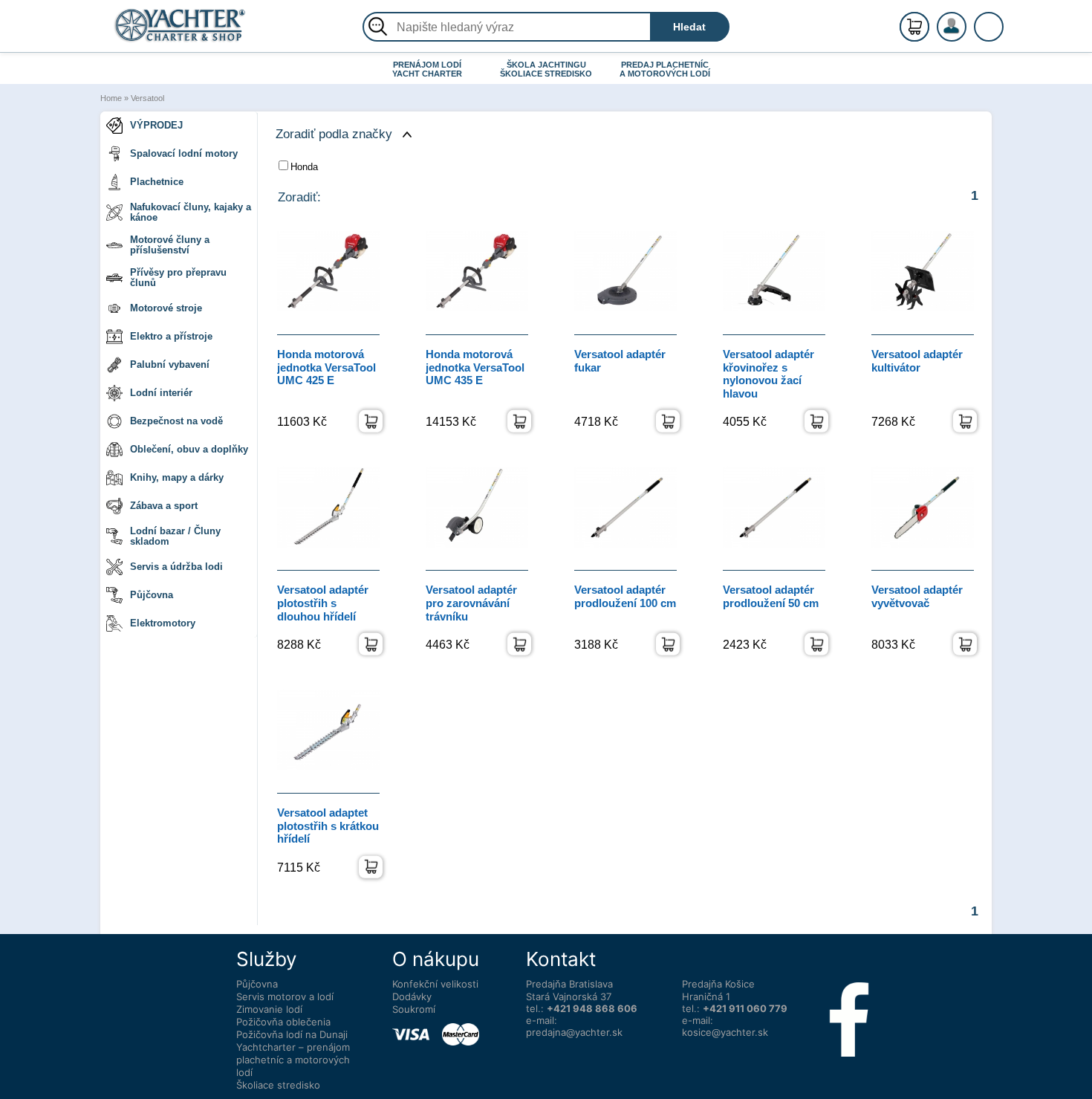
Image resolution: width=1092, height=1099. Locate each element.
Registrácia (966, 20)
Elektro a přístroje (171, 336)
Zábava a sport (164, 505)
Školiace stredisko (278, 1085)
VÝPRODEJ (156, 125)
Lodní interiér (161, 392)
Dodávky (412, 996)
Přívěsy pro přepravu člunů (178, 277)
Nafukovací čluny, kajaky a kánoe (190, 212)
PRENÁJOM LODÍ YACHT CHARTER (427, 69)
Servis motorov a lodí (285, 996)
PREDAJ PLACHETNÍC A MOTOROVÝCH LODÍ (665, 69)
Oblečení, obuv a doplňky (189, 449)
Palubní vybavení (169, 364)
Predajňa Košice (718, 984)
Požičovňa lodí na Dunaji (292, 1034)
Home (111, 98)
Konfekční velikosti (435, 984)
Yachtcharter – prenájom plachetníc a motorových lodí (293, 1059)
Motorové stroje (166, 308)
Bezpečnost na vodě (176, 421)
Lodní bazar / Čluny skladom (175, 536)
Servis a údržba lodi (176, 566)
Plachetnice (156, 181)
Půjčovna (151, 594)
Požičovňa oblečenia (283, 1022)
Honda (304, 166)
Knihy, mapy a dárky (177, 477)
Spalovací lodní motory (184, 153)
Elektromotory (162, 623)
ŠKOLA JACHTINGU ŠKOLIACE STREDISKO (546, 69)
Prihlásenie (967, 35)
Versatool (147, 98)
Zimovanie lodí (269, 1009)
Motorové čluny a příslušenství (169, 245)
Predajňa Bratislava (569, 984)
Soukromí (413, 1009)
